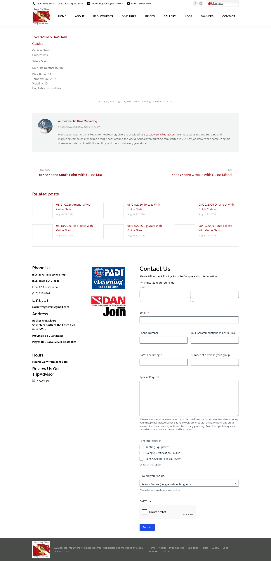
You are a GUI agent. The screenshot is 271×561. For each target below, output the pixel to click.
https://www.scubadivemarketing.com (79, 126)
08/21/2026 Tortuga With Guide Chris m (143, 207)
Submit (147, 527)
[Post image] (42, 210)
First (142, 301)
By (137, 101)
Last (192, 301)
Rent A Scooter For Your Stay (162, 459)
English (217, 3)
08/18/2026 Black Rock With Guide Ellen (74, 228)
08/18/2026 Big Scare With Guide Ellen (144, 228)
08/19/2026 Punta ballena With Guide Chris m (215, 228)
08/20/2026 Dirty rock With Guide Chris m (216, 207)
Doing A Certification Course (162, 453)
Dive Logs (115, 101)
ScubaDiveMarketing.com (160, 134)
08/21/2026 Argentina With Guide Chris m (73, 207)
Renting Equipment (157, 447)
